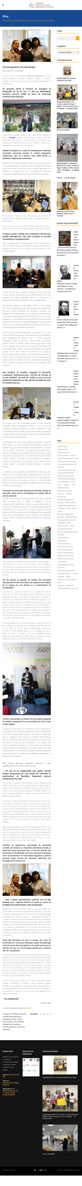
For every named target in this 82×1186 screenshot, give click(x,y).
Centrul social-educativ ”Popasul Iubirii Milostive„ (67, 477)
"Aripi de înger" (63, 446)
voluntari (61, 585)
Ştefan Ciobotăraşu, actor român (76, 376)
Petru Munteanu (63, 538)
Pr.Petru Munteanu (9, 1027)
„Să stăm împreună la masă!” (68, 588)
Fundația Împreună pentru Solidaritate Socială (16, 20)
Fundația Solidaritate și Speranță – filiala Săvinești (67, 515)
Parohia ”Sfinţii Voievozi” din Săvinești (68, 533)
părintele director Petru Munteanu (66, 566)
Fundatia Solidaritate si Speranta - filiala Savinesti (67, 501)
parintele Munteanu (65, 529)
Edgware (23, 1014)
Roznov (75, 573)
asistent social (63, 449)
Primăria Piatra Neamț (65, 559)
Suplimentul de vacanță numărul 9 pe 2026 (59, 1077)
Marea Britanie (19, 1022)
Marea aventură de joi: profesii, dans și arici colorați (66, 213)
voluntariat (70, 585)
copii (59, 485)
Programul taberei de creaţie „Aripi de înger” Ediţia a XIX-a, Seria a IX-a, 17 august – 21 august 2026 (60, 1116)
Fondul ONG (62, 497)
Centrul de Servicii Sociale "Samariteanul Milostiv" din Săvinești (67, 464)
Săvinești (61, 577)
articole (28, 1008)
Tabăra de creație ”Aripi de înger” (67, 581)
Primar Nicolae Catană (65, 556)
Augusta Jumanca (64, 452)
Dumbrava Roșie (63, 488)
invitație (11, 138)
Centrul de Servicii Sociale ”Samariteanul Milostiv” (67, 471)
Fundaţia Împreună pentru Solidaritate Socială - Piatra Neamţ (67, 508)
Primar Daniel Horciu (65, 550)
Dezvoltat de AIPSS (9, 1170)
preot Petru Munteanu (65, 547)
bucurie (73, 455)
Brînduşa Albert (63, 455)
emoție (68, 494)
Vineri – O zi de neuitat (66, 178)
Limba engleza (63, 526)
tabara (68, 577)
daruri (73, 485)
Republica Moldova (64, 573)
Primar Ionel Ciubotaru (66, 553)
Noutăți (33, 20)
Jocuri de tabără (63, 130)
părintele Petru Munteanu (12, 1024)
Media (72, 526)
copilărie (66, 485)
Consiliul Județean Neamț (66, 482)
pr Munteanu (62, 562)
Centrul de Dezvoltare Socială (68, 458)
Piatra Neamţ (62, 541)
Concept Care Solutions (11, 1014)
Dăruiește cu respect (65, 491)
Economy (61, 494)
